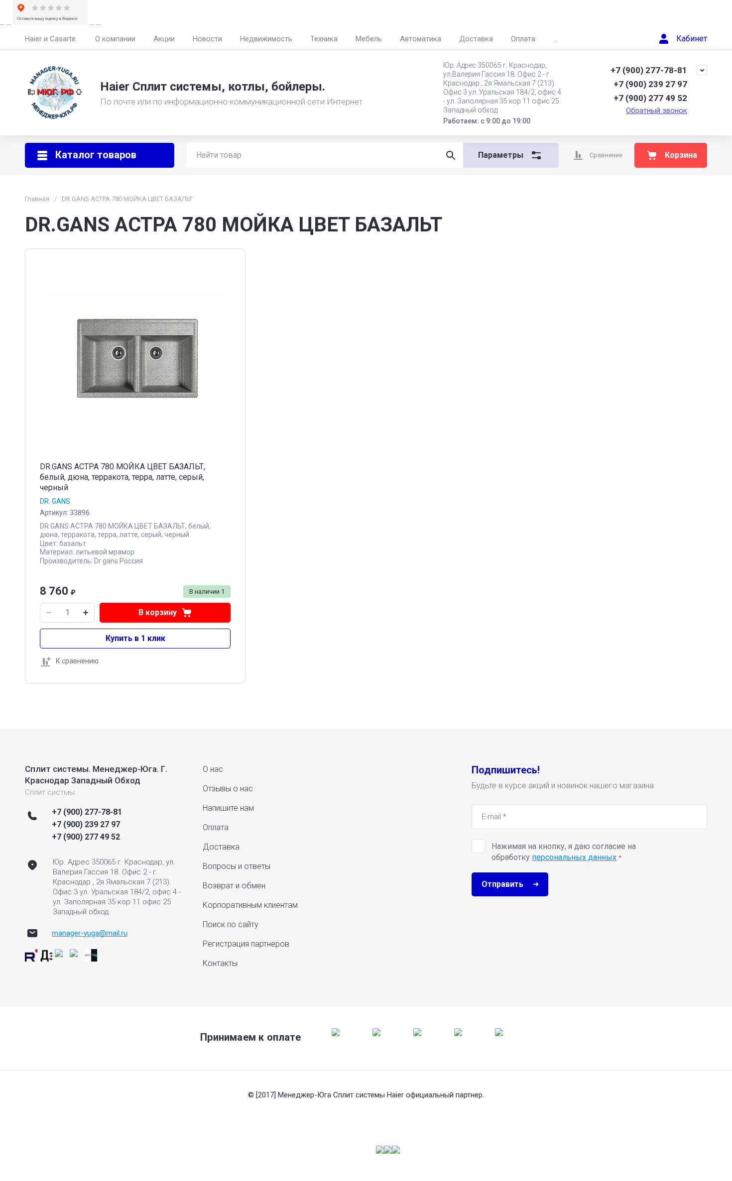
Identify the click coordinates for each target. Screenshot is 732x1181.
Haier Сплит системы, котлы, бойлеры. (212, 87)
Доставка (476, 38)
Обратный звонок (656, 110)
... (555, 38)
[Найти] (450, 155)
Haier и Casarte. (51, 38)
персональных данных (574, 857)
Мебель (369, 38)
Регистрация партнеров (246, 944)
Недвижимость (266, 38)
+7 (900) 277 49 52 (650, 98)
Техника (324, 38)
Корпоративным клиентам (250, 905)
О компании (115, 38)
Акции (164, 38)
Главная (37, 199)
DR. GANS (55, 501)
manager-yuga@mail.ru (89, 933)
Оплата (523, 38)
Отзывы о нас (228, 788)
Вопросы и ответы (236, 866)
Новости (207, 38)
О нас (213, 769)
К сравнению (77, 661)
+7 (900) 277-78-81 (648, 70)
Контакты (220, 963)
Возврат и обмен (234, 885)
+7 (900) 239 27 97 (650, 84)
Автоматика (420, 38)
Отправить (502, 884)
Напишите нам (228, 808)
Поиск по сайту (230, 924)
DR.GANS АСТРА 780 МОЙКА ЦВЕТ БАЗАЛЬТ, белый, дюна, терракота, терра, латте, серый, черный (122, 477)
